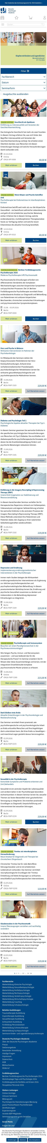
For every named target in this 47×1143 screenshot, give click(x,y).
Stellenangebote (9, 1047)
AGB (4, 1062)
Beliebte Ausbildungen (11, 1010)
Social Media (7, 1122)
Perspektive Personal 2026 (13, 1085)
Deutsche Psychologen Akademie (15, 1039)
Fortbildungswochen (10, 1073)
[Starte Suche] (42, 24)
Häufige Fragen (8, 1053)
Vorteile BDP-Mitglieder (11, 1114)
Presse (5, 1045)
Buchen (36, 165)
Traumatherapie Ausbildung (13, 1013)
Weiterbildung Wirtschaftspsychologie (17, 999)
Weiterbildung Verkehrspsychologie (16, 996)
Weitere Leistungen (10, 1090)
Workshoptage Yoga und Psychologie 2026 (19, 1079)
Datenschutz (7, 1059)
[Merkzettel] (16, 18)
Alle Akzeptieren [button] (34, 1140)
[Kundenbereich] (44, 18)
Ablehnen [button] (23, 1140)
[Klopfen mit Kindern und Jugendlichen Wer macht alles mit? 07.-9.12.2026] (23, 39)
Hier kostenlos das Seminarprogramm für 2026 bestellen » (23, 3)
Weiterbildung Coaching (12, 1002)
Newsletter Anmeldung (11, 1050)
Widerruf (5, 1068)
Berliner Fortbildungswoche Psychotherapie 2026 (22, 1076)
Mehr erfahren (11, 165)
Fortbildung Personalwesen (13, 1025)
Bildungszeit (7, 1099)
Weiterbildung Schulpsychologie (15, 1005)
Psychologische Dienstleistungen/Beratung (19, 1102)
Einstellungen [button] (12, 1140)
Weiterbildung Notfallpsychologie (16, 990)
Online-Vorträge (8, 1093)
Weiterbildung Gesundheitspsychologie (18, 987)
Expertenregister (9, 1111)
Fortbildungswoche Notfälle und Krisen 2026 (20, 1082)
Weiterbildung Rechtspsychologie (16, 993)
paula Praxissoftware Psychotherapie (17, 1105)
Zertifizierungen (8, 1108)
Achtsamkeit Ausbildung (12, 1022)
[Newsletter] (2, 18)
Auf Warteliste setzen (35, 391)
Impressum (6, 1056)
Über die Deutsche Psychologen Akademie (19, 1042)
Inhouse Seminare (9, 1096)
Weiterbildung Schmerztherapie (15, 1028)
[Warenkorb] (30, 18)
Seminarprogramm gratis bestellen (16, 1117)
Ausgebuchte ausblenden (15, 94)
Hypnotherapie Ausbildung (13, 1016)
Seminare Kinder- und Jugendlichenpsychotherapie (23, 1033)
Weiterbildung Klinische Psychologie (17, 984)
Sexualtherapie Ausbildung (13, 1019)
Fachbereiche (7, 981)
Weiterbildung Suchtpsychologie (15, 1031)
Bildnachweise (8, 1065)
